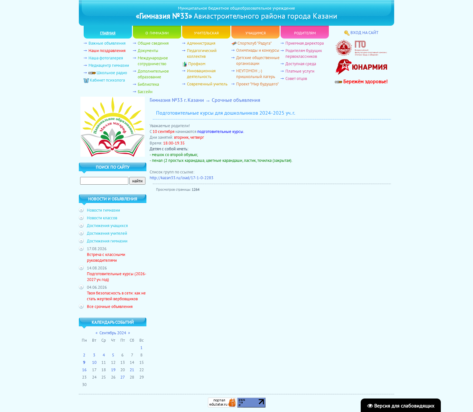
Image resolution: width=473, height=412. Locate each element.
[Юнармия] (361, 76)
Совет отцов (296, 78)
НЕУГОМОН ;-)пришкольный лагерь (255, 73)
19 (113, 370)
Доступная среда (300, 63)
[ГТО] (361, 54)
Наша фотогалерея (105, 58)
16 (84, 370)
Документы (148, 50)
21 (132, 370)
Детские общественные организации (258, 60)
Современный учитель (207, 84)
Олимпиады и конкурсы (257, 50)
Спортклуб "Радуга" (254, 43)
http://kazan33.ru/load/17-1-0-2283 (181, 177)
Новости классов (102, 218)
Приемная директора (304, 43)
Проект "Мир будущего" (257, 84)
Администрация (201, 43)
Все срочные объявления (110, 306)
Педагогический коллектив (202, 53)
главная (108, 32)
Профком (196, 63)
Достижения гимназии (107, 241)
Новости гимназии (103, 210)
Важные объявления (106, 43)
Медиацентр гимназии (108, 65)
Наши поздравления (106, 50)
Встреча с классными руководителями (106, 257)
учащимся (256, 32)
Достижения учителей (107, 233)
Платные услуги (299, 71)
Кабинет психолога (107, 80)
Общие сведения (153, 43)
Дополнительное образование (153, 74)
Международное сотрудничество (153, 60)
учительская (206, 32)
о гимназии (157, 32)
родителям (305, 32)
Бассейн (145, 91)
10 (94, 362)
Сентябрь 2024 (112, 333)
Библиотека (148, 84)
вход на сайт (364, 32)
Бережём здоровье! (365, 81)
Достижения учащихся (107, 225)
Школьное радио (112, 72)
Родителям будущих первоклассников (303, 53)
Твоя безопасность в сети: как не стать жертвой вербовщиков (116, 296)
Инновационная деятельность (201, 73)
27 (122, 377)
